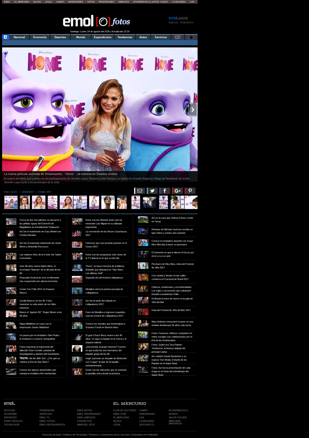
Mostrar (100, 9)
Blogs (37, 2)
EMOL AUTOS (84, 410)
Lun (192, 2)
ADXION (173, 414)
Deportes (60, 37)
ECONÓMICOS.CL (179, 410)
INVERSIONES (147, 414)
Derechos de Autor (51, 434)
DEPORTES (10, 417)
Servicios (161, 37)
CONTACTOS (84, 421)
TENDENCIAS (47, 410)
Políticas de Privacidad (74, 434)
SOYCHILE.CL (146, 424)
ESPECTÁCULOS (13, 421)
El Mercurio (22, 2)
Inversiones (75, 2)
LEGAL (117, 424)
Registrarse (186, 22)
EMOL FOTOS (47, 421)
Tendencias (125, 37)
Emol (7, 2)
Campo (60, 2)
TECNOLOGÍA (11, 424)
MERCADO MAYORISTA (175, 422)
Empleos (124, 2)
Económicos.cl (142, 2)
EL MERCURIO (121, 417)
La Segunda (179, 2)
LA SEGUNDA (146, 421)
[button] (192, 52)
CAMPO (143, 410)
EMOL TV (45, 417)
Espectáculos (102, 37)
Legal (48, 2)
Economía (39, 37)
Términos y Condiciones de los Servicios (109, 434)
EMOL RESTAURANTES (52, 424)
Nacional (19, 37)
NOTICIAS (9, 410)
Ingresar (173, 22)
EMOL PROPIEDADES (89, 414)
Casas (164, 2)
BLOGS (117, 421)
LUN (141, 417)
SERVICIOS (46, 414)
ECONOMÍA (10, 414)
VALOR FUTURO (178, 417)
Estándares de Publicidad (145, 434)
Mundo (80, 37)
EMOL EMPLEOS (86, 417)
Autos (91, 2)
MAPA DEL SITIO (86, 424)
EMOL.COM (119, 414)
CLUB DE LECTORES (124, 410)
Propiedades (106, 2)
